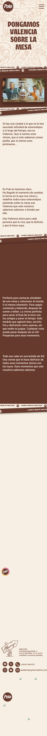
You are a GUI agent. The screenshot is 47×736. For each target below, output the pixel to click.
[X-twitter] (11, 664)
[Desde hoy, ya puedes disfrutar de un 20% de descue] (11, 619)
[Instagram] (5, 670)
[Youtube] (11, 670)
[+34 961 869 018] (17, 664)
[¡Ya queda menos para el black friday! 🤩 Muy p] (36, 619)
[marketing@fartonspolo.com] (17, 670)
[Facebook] (5, 664)
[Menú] (41, 6)
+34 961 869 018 (27, 664)
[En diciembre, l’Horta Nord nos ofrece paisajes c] (36, 592)
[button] (23, 90)
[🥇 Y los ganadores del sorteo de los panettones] (11, 592)
